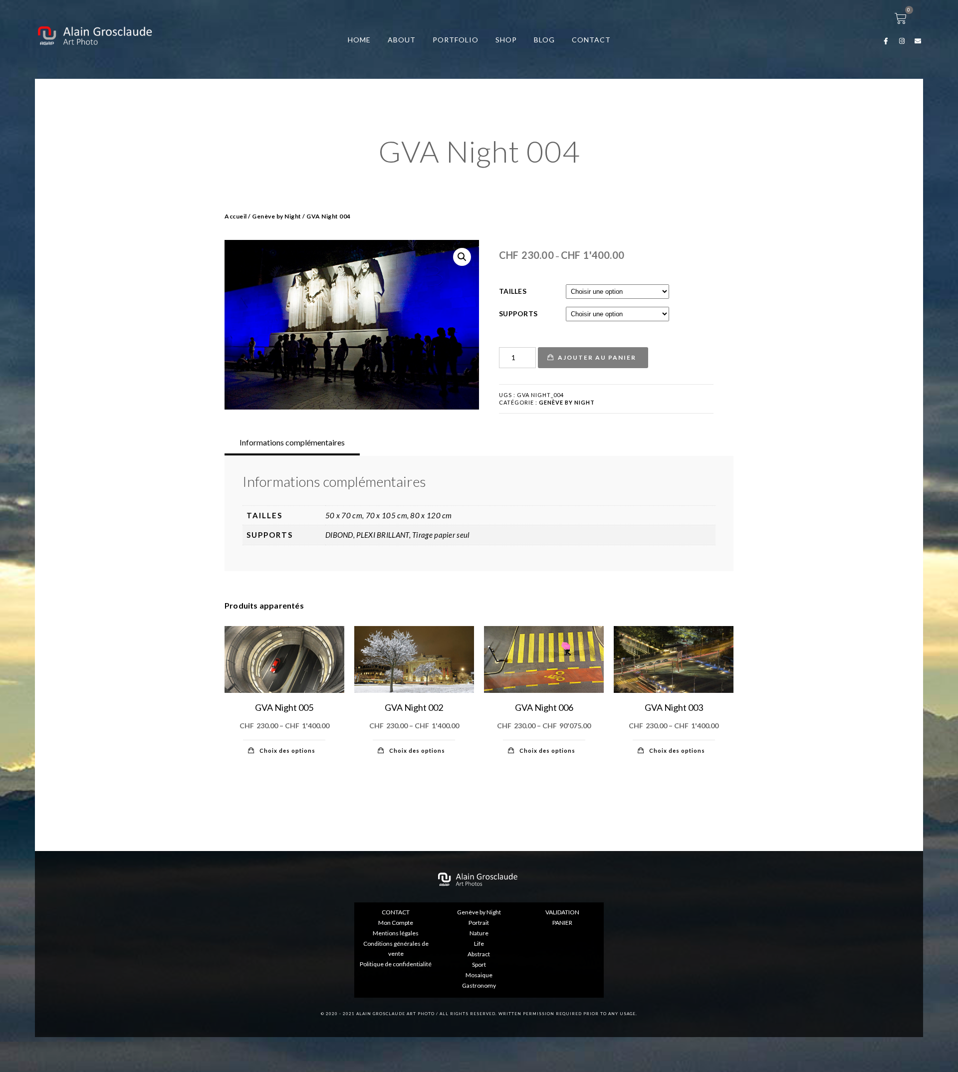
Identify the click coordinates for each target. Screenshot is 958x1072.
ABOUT (402, 39)
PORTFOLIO (456, 39)
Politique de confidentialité (396, 964)
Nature (479, 933)
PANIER (562, 922)
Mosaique (479, 975)
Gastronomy (479, 985)
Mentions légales (396, 933)
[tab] (292, 442)
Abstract (479, 954)
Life (479, 943)
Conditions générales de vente (396, 948)
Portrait (479, 922)
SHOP (506, 39)
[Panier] (901, 18)
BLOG (544, 39)
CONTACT (591, 39)
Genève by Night (276, 216)
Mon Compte (395, 922)
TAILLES (512, 291)
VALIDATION (562, 912)
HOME (359, 39)
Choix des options (287, 750)
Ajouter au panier (597, 357)
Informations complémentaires (292, 442)
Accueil (236, 216)
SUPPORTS (518, 313)
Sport (479, 964)
